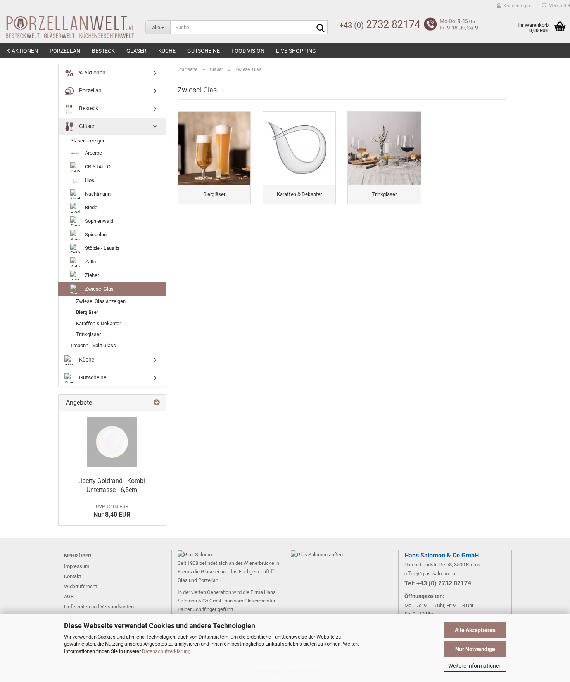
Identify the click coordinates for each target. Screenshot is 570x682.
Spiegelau (95, 234)
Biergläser (87, 312)
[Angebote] (157, 402)
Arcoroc (93, 153)
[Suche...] (320, 28)
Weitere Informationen (475, 666)
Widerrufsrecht (80, 586)
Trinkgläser (88, 334)
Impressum (76, 566)
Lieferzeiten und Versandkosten (99, 606)
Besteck (103, 51)
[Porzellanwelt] (67, 27)
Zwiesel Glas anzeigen (101, 301)
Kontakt (72, 576)
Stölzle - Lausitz (101, 248)
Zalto (90, 262)
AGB (69, 596)
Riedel (91, 207)
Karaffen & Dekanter (98, 323)
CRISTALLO (97, 167)
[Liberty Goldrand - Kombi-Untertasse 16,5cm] (112, 442)
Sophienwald (98, 221)
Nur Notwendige (475, 649)
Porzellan (65, 51)
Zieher (91, 275)
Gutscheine (203, 51)
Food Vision (247, 51)
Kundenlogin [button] (515, 6)
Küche (167, 51)
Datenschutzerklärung (166, 651)
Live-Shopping (296, 51)
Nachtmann (97, 194)
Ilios (89, 180)
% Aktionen (22, 51)
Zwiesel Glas (99, 289)
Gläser (136, 51)
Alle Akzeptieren (475, 630)
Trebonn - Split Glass (93, 345)
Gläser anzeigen (87, 141)
